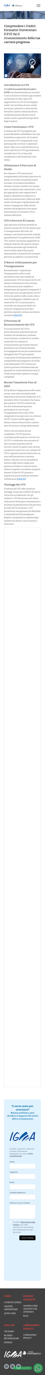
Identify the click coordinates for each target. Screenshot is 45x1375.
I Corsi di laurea (12, 1302)
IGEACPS (17, 315)
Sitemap (8, 1342)
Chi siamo (9, 1331)
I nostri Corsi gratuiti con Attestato (30, 1309)
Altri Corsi (10, 1313)
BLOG (25, 1316)
